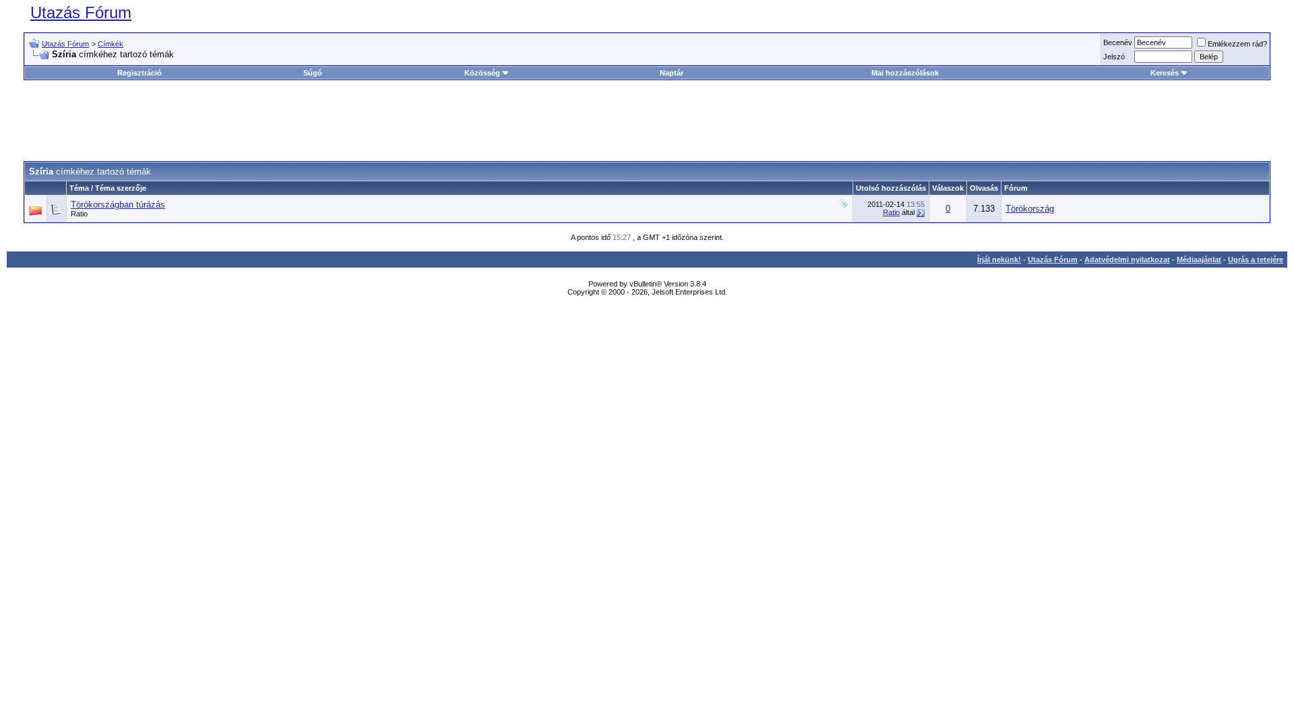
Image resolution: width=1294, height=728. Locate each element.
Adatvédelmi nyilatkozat (1127, 259)
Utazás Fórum (80, 12)
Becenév (1117, 42)
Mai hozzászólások (905, 73)
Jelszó (1114, 57)
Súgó (312, 73)
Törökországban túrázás (118, 205)
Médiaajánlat (1199, 259)
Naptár (671, 73)
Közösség (482, 73)
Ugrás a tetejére (1255, 259)
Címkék (110, 44)
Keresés (1164, 73)
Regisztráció (139, 73)
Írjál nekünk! (999, 259)
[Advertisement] (647, 120)
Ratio (79, 214)
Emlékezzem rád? (1237, 44)
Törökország (1030, 209)
